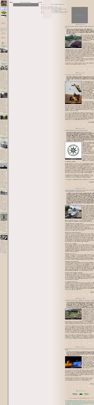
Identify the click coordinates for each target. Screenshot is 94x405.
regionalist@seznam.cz (90, 401)
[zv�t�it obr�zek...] (4, 65)
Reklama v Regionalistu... (3, 23)
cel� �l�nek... (5, 112)
